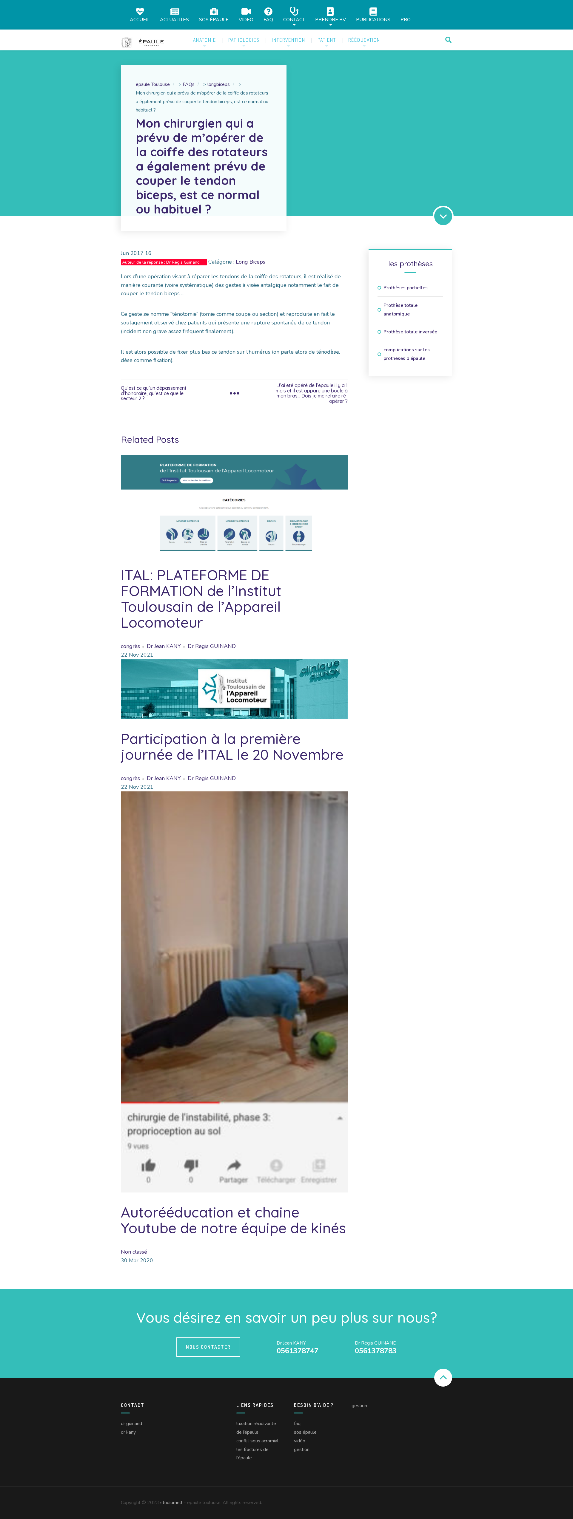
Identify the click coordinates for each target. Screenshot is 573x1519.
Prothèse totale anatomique (400, 309)
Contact (294, 19)
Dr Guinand (131, 1423)
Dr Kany (128, 1432)
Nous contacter (208, 1347)
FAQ (268, 19)
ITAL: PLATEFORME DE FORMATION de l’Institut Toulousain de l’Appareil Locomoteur (201, 598)
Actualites (174, 19)
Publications (373, 19)
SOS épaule (214, 19)
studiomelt (171, 1502)
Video (246, 19)
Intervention (288, 40)
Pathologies (244, 40)
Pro (406, 19)
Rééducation (364, 40)
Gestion (301, 1449)
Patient (327, 40)
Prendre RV (330, 19)
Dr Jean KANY (164, 646)
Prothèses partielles (405, 287)
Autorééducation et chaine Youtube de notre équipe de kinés (233, 1220)
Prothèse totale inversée (410, 332)
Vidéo (299, 1441)
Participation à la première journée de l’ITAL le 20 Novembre (232, 746)
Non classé (134, 1251)
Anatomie (204, 40)
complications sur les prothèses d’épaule (406, 354)
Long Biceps (250, 261)
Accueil (140, 19)
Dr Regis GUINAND (212, 646)
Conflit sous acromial (257, 1441)
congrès (130, 646)
